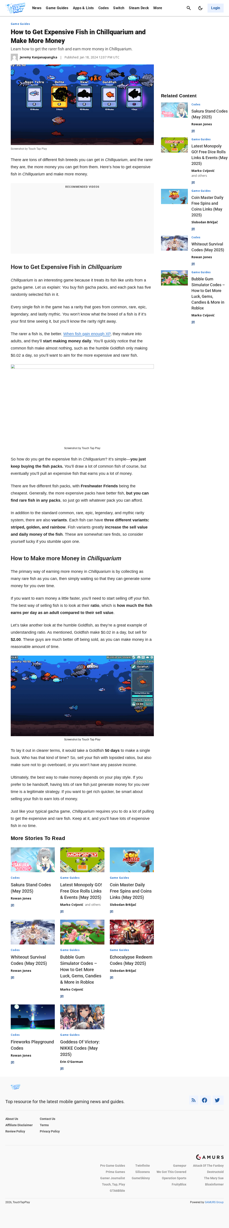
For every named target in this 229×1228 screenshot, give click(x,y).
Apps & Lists (83, 8)
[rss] (193, 1100)
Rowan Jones (21, 898)
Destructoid (215, 1172)
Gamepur (179, 1165)
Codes (103, 8)
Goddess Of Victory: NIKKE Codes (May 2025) (80, 1048)
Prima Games (115, 1172)
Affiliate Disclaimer (19, 1125)
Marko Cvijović (71, 904)
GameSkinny (141, 1178)
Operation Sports (174, 1178)
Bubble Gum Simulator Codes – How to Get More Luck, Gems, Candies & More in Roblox (80, 969)
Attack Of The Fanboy (208, 1165)
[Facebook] (205, 1100)
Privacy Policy (50, 1131)
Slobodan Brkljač (123, 904)
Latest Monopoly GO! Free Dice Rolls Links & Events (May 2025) (81, 891)
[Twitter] (218, 1100)
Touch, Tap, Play (113, 1184)
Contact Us (47, 1119)
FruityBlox (179, 1184)
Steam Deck (139, 8)
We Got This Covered (171, 1172)
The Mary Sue (214, 1178)
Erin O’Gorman (71, 1062)
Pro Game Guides (112, 1165)
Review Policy (15, 1131)
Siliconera (142, 1172)
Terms (44, 1125)
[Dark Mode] (200, 8)
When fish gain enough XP (86, 334)
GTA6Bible (117, 1190)
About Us (11, 1119)
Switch (118, 8)
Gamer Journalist (112, 1178)
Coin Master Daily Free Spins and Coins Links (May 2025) (131, 891)
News (36, 8)
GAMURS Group (214, 1202)
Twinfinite (142, 1165)
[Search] (188, 8)
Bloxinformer (214, 1184)
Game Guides (57, 8)
